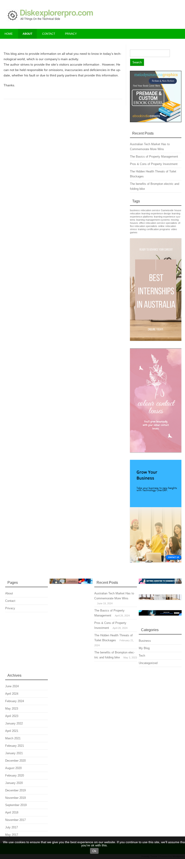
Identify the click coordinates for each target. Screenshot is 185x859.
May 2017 (11, 834)
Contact (48, 33)
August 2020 (13, 768)
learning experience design (156, 213)
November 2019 (15, 797)
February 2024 (14, 701)
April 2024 (11, 693)
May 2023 (11, 708)
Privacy (71, 33)
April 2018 (11, 812)
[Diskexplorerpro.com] (49, 21)
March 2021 (13, 738)
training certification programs (154, 229)
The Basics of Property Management (154, 156)
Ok (94, 851)
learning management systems (153, 219)
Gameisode (167, 210)
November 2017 (15, 820)
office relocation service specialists (158, 223)
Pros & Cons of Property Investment (154, 164)
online (161, 226)
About (27, 33)
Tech (142, 655)
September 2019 (16, 805)
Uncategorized (148, 663)
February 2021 (14, 745)
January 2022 (14, 723)
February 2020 (14, 775)
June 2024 (12, 686)
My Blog (144, 648)
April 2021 (11, 731)
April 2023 (11, 716)
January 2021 (14, 753)
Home (9, 33)
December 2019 (15, 790)
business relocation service (145, 210)
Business (145, 640)
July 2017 (11, 827)
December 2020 (15, 760)
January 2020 (14, 783)
